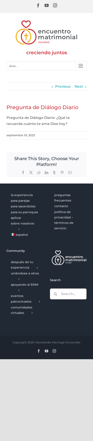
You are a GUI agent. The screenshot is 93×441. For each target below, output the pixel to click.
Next (79, 86)
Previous (63, 86)
